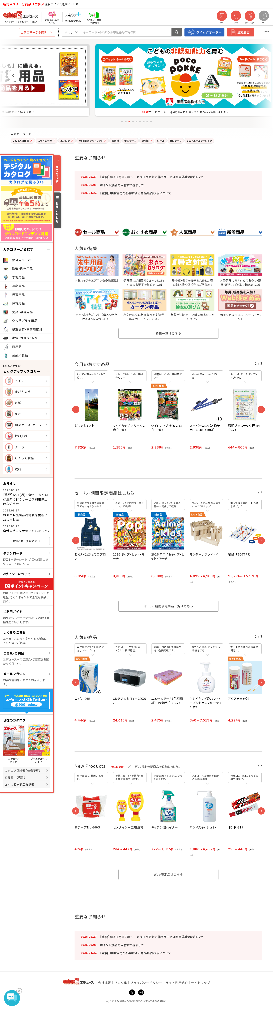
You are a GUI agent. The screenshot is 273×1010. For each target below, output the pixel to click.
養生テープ (130, 140)
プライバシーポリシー (146, 983)
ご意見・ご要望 (13, 653)
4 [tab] (133, 121)
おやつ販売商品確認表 (19, 784)
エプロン (65, 140)
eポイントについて (17, 573)
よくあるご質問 (14, 632)
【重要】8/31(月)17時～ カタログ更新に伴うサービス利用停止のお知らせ (25, 499)
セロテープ (176, 140)
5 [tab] (136, 121)
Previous (14, 75)
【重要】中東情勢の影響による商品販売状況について (135, 193)
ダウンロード (12, 553)
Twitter (132, 992)
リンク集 (120, 983)
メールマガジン (14, 673)
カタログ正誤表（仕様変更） (23, 770)
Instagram (141, 992)
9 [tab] (151, 121)
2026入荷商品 (21, 140)
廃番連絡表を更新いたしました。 (26, 531)
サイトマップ (200, 983)
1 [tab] (122, 121)
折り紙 (145, 140)
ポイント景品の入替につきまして (122, 185)
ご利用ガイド (12, 611)
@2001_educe (26, 704)
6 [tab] (140, 121)
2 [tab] (126, 121)
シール (161, 140)
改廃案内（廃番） (15, 777)
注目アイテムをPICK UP (40, 4)
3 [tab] (129, 121)
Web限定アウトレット (91, 140)
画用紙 (115, 140)
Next (259, 75)
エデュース (13, 4)
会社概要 (104, 983)
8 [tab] (147, 121)
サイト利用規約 (176, 983)
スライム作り (45, 140)
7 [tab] (143, 121)
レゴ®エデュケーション (199, 140)
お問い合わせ (57, 212)
